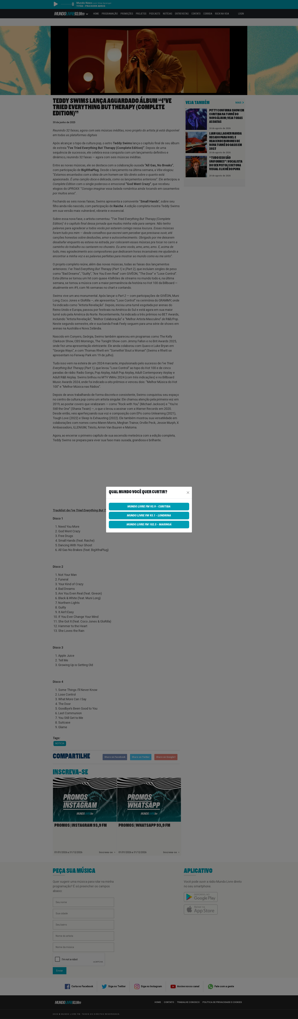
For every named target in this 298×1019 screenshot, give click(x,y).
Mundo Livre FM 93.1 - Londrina (149, 515)
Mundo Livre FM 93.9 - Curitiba (149, 506)
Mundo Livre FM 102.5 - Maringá (149, 524)
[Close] (188, 492)
